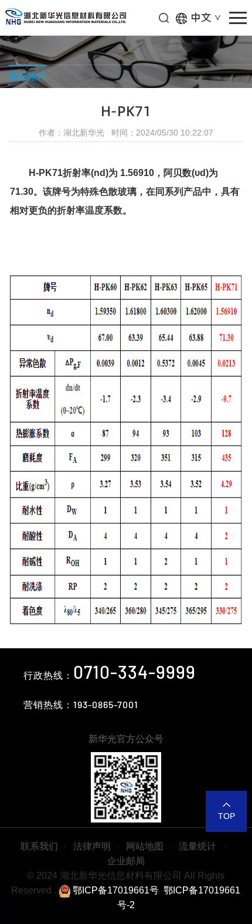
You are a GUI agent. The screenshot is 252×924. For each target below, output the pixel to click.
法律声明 (92, 846)
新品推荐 (27, 77)
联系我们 (39, 846)
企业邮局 (126, 861)
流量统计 (199, 846)
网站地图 (145, 846)
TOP (226, 816)
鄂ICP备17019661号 (114, 890)
